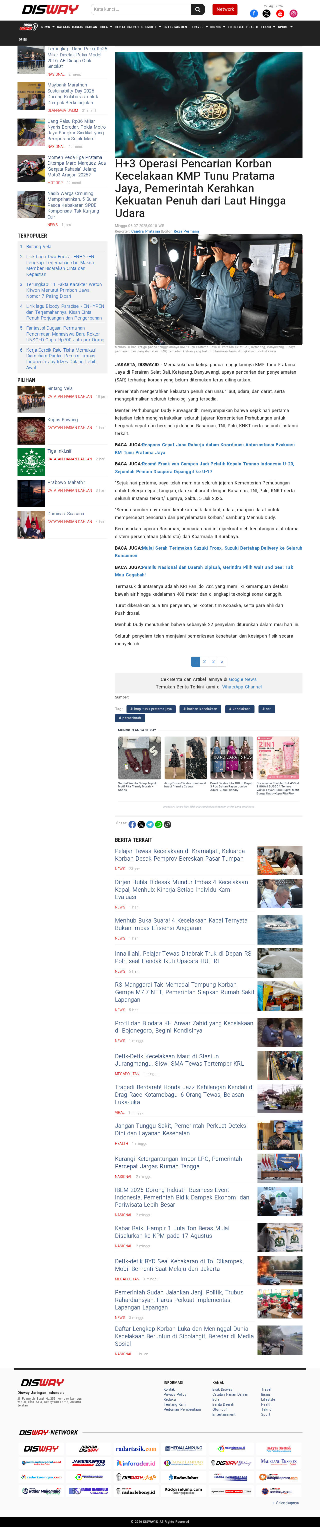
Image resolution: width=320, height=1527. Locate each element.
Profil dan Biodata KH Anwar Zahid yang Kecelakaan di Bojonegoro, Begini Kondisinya (184, 1027)
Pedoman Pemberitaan (182, 1409)
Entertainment (176, 27)
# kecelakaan (240, 709)
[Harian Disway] (89, 1448)
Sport (283, 27)
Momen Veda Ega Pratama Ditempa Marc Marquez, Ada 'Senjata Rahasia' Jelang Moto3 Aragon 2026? (77, 166)
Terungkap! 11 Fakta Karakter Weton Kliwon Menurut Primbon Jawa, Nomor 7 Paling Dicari (61, 290)
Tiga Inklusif (60, 451)
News (45, 27)
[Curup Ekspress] (279, 1477)
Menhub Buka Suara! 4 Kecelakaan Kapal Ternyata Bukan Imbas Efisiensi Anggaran (181, 925)
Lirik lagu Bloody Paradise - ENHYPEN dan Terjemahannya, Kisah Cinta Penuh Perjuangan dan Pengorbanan (62, 312)
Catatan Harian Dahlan (77, 27)
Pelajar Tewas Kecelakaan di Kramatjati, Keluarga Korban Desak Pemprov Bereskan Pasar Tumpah (180, 855)
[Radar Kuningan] (41, 1477)
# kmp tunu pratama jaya (151, 709)
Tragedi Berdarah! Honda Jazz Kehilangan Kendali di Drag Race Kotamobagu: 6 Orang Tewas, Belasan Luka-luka (184, 1095)
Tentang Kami (175, 1404)
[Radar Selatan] (279, 1491)
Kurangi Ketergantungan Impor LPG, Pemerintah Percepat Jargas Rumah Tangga (178, 1163)
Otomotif (148, 27)
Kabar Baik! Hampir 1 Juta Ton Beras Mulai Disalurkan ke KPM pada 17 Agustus (172, 1232)
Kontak (169, 1389)
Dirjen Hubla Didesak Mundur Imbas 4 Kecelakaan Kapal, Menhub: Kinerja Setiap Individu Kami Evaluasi (181, 890)
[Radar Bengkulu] (89, 1491)
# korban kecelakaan (200, 709)
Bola (104, 27)
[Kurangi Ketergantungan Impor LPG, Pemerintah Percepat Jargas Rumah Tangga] (280, 1168)
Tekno (266, 27)
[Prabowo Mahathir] (31, 493)
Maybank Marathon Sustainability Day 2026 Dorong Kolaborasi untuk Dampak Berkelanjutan (73, 94)
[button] (208, 105)
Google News (243, 679)
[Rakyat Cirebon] (279, 1448)
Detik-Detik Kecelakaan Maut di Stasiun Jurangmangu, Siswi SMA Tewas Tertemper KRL (179, 1060)
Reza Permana (186, 231)
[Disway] (41, 1448)
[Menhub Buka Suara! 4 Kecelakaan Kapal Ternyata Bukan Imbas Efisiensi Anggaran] (280, 930)
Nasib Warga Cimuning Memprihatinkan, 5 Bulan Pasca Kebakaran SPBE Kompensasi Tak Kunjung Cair (73, 205)
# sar (266, 709)
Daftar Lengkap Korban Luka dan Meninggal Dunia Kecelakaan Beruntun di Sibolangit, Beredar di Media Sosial (184, 1336)
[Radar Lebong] (136, 1491)
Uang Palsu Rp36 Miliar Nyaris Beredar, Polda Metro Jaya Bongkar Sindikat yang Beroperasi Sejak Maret (77, 130)
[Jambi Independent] (41, 1463)
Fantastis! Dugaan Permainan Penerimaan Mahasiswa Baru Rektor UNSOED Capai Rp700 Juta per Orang (62, 334)
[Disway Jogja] (136, 1477)
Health (252, 27)
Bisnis (215, 27)
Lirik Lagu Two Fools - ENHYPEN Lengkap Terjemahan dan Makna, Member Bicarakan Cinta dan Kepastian (57, 265)
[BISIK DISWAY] (29, 27)
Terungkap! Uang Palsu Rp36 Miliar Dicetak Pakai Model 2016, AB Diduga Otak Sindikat (78, 58)
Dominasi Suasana (66, 514)
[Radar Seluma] (184, 1491)
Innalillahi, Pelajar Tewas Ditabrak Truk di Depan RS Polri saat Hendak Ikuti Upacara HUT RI (183, 958)
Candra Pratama (146, 231)
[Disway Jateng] (231, 1463)
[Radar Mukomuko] (41, 1491)
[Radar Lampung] (184, 1463)
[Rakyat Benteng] (231, 1491)
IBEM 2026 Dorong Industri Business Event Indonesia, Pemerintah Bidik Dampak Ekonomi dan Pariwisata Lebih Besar (182, 1197)
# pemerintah (130, 718)
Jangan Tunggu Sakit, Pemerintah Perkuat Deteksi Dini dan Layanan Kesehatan (181, 1130)
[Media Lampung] (184, 1448)
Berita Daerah (127, 27)
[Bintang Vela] (31, 399)
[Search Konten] (198, 9)
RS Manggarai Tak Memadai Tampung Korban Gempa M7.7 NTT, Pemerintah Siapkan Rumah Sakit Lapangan (184, 992)
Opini (23, 39)
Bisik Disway (222, 1389)
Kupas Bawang (63, 420)
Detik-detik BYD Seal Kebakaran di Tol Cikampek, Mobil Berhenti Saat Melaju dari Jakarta (179, 1265)
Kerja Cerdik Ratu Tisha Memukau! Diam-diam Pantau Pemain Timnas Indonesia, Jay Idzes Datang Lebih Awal (58, 359)
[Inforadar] (136, 1463)
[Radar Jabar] (184, 1477)
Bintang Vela (36, 247)
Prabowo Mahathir (66, 482)
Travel (197, 27)
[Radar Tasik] (136, 1448)
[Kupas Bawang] (31, 431)
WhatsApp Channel (242, 687)
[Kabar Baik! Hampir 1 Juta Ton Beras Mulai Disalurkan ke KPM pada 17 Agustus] (280, 1237)
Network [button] (225, 9)
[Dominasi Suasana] (31, 525)
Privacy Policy (175, 1394)
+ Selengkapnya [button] (286, 1503)
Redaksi (170, 1399)
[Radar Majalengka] (89, 1477)
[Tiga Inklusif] (31, 462)
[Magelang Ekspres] (279, 1463)
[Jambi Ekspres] (89, 1463)
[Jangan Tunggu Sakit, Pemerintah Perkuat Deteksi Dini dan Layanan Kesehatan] (280, 1135)
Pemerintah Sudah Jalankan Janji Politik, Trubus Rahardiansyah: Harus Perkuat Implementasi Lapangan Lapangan (179, 1300)
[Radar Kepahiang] (231, 1477)
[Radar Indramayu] (231, 1448)
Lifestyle (236, 27)
